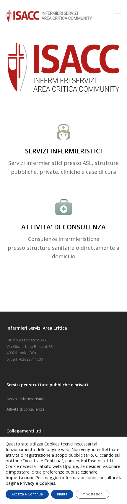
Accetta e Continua (27, 494)
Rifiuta (62, 494)
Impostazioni (92, 494)
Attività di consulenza (25, 409)
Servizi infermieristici (25, 398)
